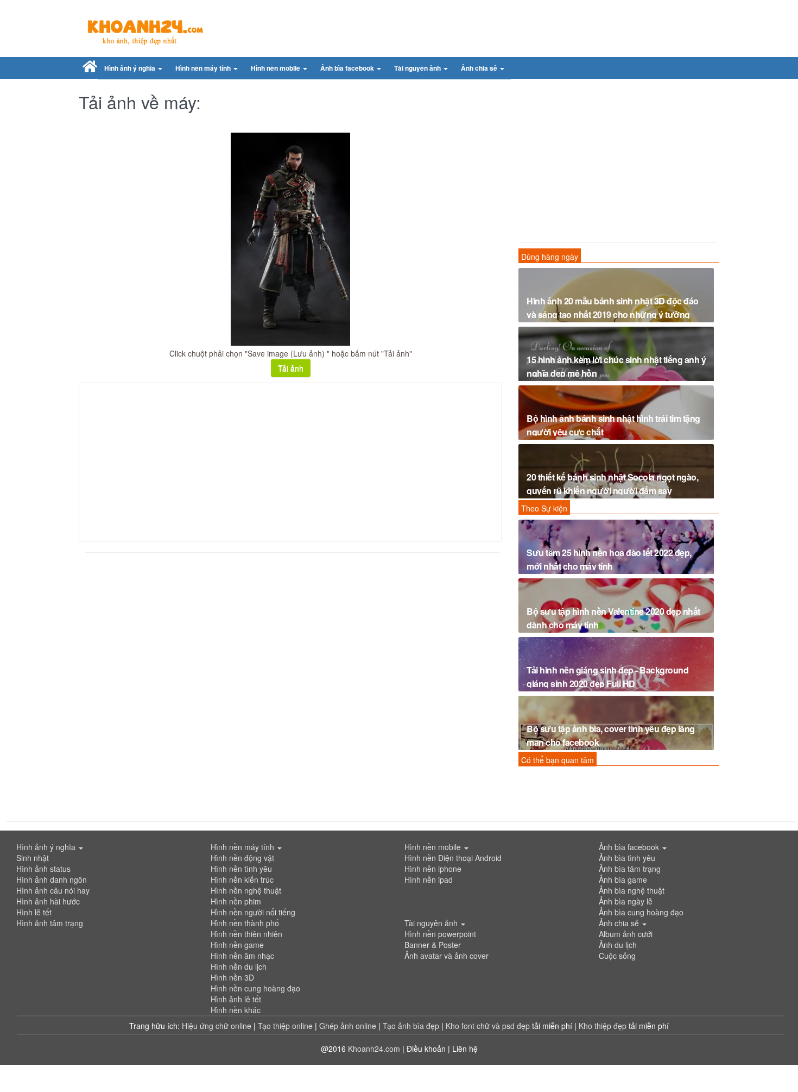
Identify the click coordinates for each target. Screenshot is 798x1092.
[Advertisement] (290, 462)
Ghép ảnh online (348, 1025)
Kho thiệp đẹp (604, 1025)
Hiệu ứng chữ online (216, 1025)
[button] (133, 68)
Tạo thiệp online (285, 1025)
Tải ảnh (290, 368)
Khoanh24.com (374, 1048)
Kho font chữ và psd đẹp (489, 1025)
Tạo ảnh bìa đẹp (412, 1025)
